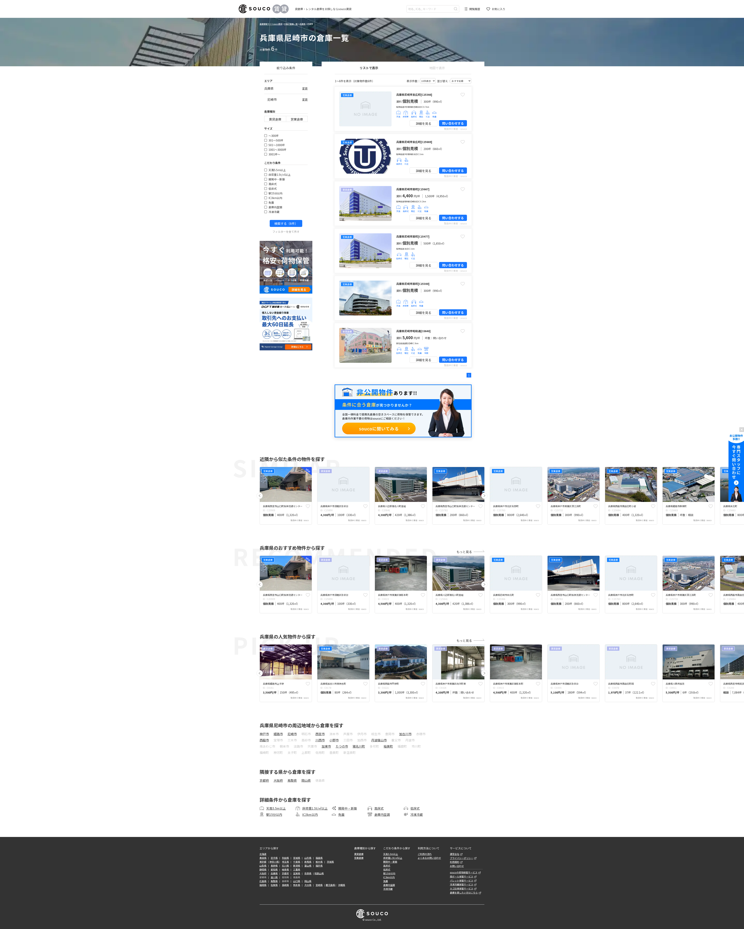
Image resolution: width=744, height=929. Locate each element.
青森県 (262, 857)
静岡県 (262, 869)
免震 (271, 202)
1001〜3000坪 (277, 150)
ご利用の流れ (425, 854)
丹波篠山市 (379, 740)
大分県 (307, 885)
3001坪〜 (274, 154)
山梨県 (262, 865)
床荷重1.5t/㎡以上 (280, 175)
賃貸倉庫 (275, 119)
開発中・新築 (277, 179)
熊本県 (296, 885)
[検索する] (456, 9)
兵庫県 (302, 23)
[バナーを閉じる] (741, 429)
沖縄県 (341, 885)
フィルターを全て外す (286, 232)
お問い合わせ (457, 866)
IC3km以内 (275, 198)
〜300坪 (274, 136)
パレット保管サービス (461, 880)
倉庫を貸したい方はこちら (464, 892)
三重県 (296, 869)
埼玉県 (285, 861)
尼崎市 (292, 734)
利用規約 (454, 862)
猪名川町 (359, 746)
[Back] (260, 496)
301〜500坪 (276, 140)
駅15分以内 (275, 193)
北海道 (262, 854)
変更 (305, 88)
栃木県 (319, 861)
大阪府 (278, 780)
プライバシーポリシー (461, 858)
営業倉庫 (297, 119)
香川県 (274, 877)
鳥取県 (292, 780)
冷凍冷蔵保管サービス (461, 884)
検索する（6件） (286, 223)
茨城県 (330, 861)
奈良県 (307, 873)
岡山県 (306, 780)
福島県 (319, 857)
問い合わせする (453, 123)
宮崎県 (319, 885)
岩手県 (274, 857)
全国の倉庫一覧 (291, 23)
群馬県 (307, 861)
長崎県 (285, 885)
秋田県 (285, 857)
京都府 (264, 780)
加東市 (326, 746)
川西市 (320, 740)
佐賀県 (274, 885)
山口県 (296, 881)
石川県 (285, 865)
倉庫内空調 (275, 207)
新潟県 (296, 865)
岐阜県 (285, 869)
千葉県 (296, 861)
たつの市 (342, 746)
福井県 (319, 865)
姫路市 (278, 734)
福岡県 (262, 885)
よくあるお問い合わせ (429, 857)
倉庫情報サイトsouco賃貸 (271, 23)
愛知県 (274, 869)
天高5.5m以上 (277, 170)
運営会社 (454, 854)
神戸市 (264, 734)
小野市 (334, 740)
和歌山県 (319, 873)
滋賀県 (296, 873)
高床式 (273, 184)
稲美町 (388, 746)
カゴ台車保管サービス (461, 888)
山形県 (307, 857)
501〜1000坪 (277, 145)
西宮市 (320, 734)
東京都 (262, 861)
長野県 (274, 865)
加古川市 (405, 734)
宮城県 (296, 857)
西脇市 (264, 740)
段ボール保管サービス (461, 876)
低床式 (273, 188)
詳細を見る (423, 123)
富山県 (307, 865)
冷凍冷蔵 (274, 212)
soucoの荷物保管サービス (463, 872)
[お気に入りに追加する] (463, 94)
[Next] (484, 496)
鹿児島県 (330, 885)
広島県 (262, 881)
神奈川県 (274, 861)
